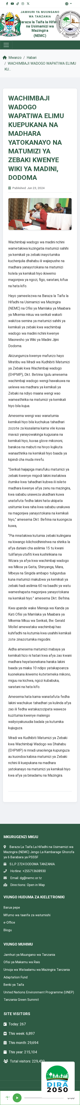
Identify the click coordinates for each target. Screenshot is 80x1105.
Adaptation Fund (16, 977)
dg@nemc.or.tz (31, 878)
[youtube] (12, 4)
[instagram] (23, 4)
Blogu (8, 930)
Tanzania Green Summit (21, 1000)
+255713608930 (34, 871)
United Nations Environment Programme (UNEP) (39, 992)
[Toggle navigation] (6, 44)
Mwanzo (15, 57)
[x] (28, 4)
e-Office (9, 922)
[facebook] (7, 4)
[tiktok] (17, 4)
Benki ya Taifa (14, 985)
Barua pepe (12, 908)
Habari (31, 57)
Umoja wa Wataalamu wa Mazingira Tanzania (37, 970)
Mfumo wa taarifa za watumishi (27, 915)
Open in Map (36, 885)
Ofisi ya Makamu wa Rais (22, 962)
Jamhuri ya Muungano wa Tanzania (29, 955)
